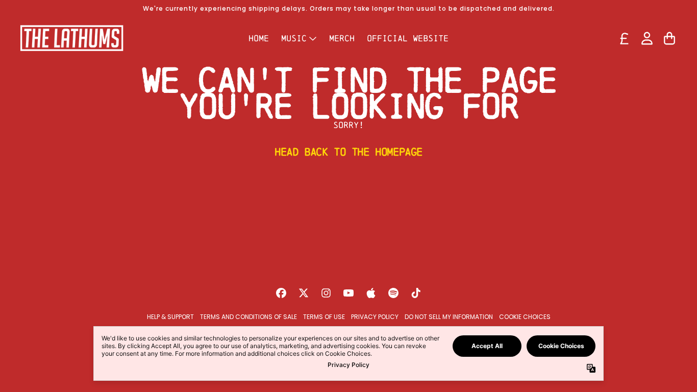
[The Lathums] (71, 38)
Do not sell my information (449, 316)
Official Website (408, 38)
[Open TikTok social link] (416, 293)
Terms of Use (324, 316)
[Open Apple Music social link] (371, 293)
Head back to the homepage (348, 151)
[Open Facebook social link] (281, 293)
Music (294, 38)
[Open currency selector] (624, 38)
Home (258, 38)
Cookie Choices (525, 316)
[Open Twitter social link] (303, 293)
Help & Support (170, 316)
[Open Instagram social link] (326, 293)
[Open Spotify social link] (393, 293)
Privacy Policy (375, 316)
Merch (342, 38)
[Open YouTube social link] (348, 293)
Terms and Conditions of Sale (248, 316)
